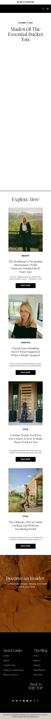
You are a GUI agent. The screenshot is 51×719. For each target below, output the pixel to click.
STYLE (25, 430)
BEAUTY (25, 256)
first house (42, 715)
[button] (47, 8)
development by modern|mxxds (25, 717)
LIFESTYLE (25, 343)
